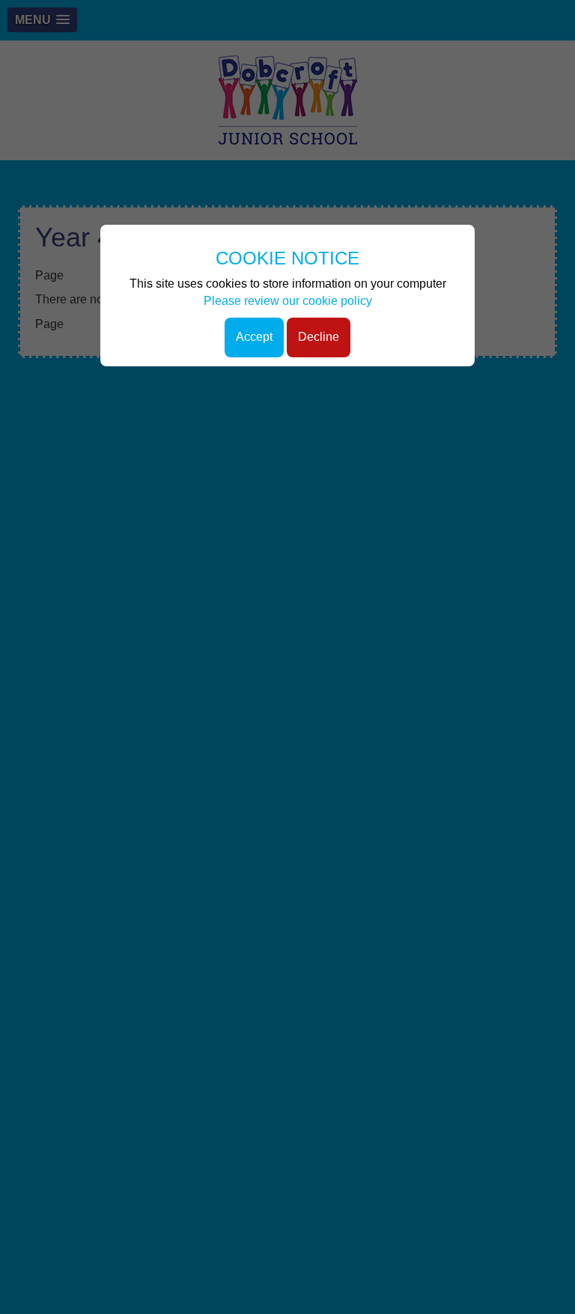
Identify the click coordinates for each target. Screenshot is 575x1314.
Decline (318, 336)
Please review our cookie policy (288, 300)
